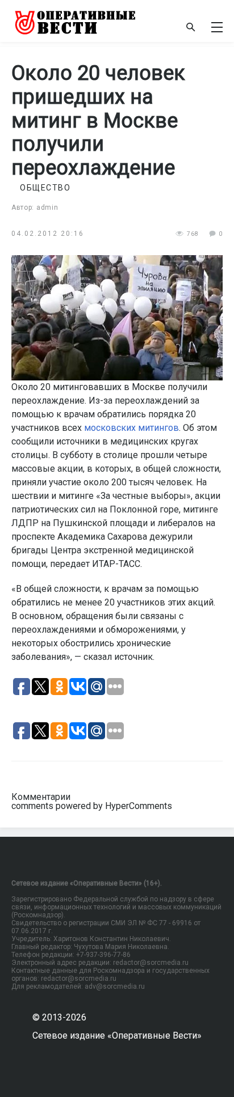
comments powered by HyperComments (91, 805)
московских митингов (131, 427)
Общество (45, 187)
